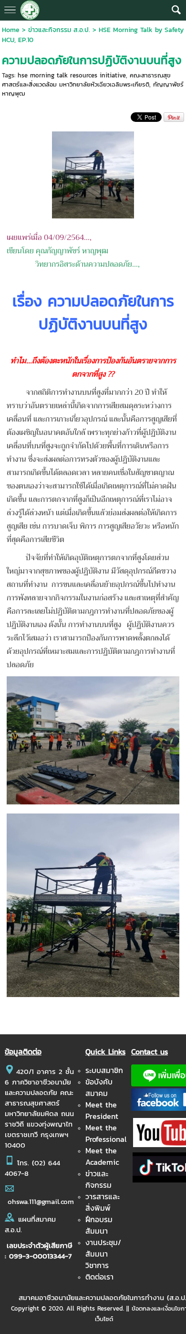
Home (11, 30)
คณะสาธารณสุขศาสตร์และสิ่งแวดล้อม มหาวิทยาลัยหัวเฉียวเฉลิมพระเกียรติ (86, 80)
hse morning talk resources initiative (72, 75)
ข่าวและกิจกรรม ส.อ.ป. (59, 30)
